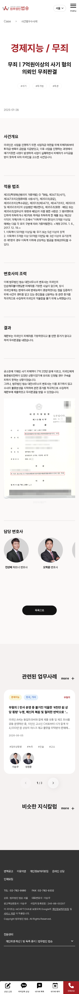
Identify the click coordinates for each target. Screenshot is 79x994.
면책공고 (8, 871)
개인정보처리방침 (39, 871)
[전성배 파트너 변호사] (16, 550)
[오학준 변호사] (50, 550)
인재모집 (8, 879)
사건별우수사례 (29, 21)
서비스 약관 (9, 913)
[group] (15, 760)
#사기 (23, 86)
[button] (53, 783)
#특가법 (40, 86)
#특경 (55, 86)
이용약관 (21, 871)
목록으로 (39, 610)
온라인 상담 (58, 871)
